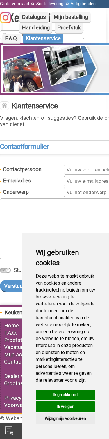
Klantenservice (43, 38)
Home (11, 325)
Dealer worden (21, 376)
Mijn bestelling (70, 17)
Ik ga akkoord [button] (65, 394)
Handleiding (36, 28)
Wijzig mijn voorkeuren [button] (65, 418)
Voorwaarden (20, 405)
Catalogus (34, 17)
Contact (13, 362)
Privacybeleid (19, 398)
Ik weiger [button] (65, 406)
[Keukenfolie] (4, 106)
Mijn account (19, 354)
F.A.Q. (11, 38)
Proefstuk (69, 28)
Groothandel (18, 383)
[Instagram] (8, 21)
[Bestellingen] (9, 433)
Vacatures (16, 347)
